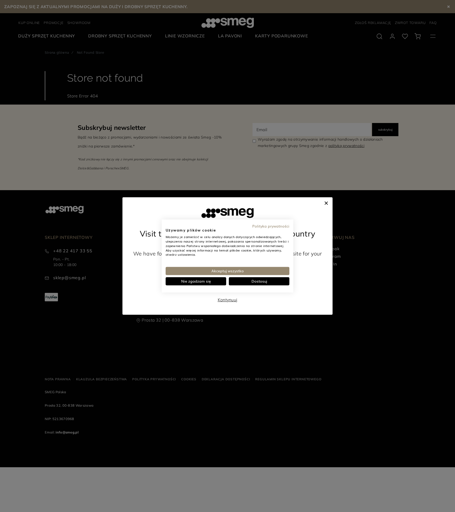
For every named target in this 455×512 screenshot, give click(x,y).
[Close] (326, 202)
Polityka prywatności (270, 226)
